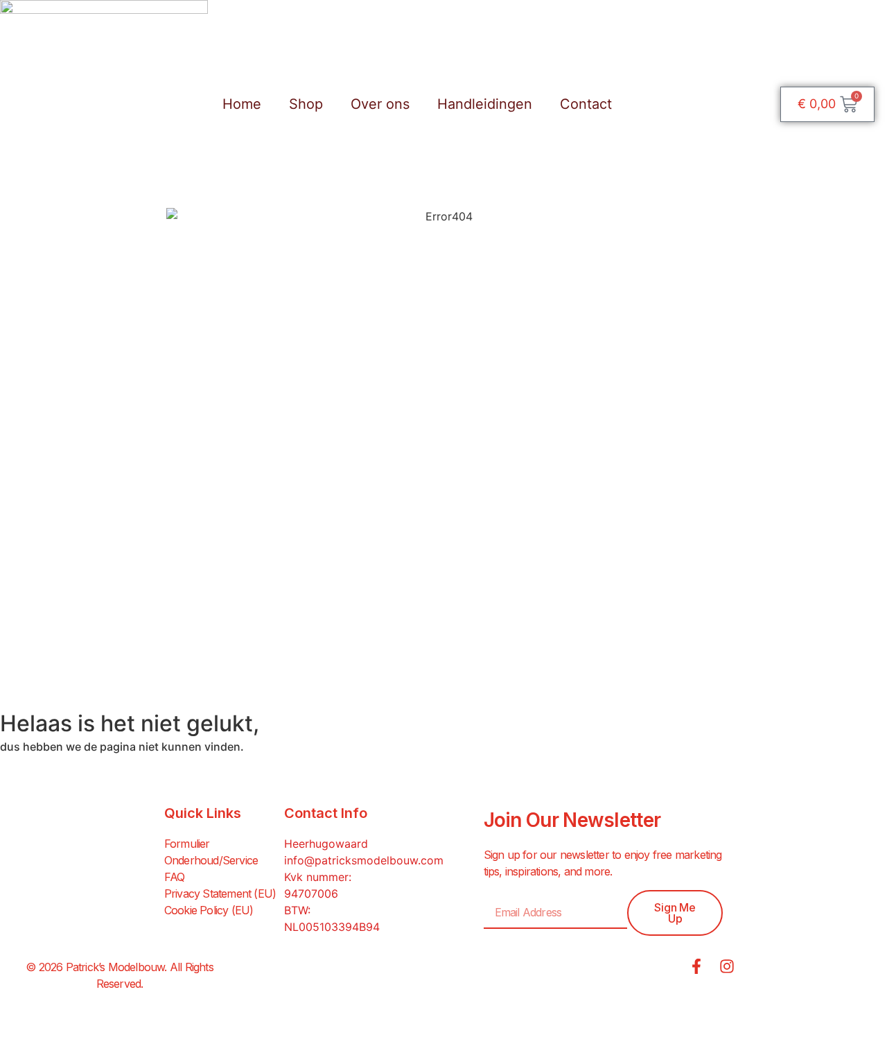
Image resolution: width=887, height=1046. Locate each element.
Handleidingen (484, 104)
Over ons (380, 104)
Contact (586, 104)
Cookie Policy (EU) (209, 910)
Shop (306, 104)
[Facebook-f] (696, 966)
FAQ (174, 877)
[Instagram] (727, 966)
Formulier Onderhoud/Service (211, 852)
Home (241, 104)
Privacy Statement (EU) (220, 893)
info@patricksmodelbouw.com (364, 860)
